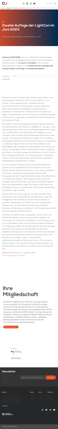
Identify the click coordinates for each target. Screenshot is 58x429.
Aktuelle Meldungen (17, 36)
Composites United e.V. (11, 426)
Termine (38, 36)
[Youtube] (34, 3)
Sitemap (32, 395)
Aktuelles (49, 395)
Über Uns (41, 395)
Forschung (41, 398)
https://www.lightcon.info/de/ (13, 255)
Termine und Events (51, 396)
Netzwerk (41, 396)
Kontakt (32, 400)
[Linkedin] (27, 3)
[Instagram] (23, 3)
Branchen (41, 402)
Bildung (40, 400)
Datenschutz (33, 398)
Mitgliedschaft (50, 398)
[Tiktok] (31, 3)
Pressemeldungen (29, 36)
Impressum (32, 396)
